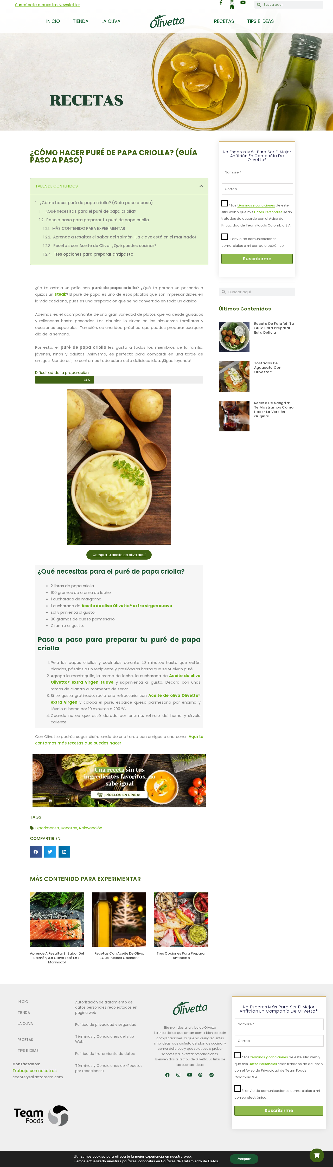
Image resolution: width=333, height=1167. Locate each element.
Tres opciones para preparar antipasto (93, 254)
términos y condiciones (256, 205)
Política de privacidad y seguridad (105, 1024)
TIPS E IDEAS (260, 21)
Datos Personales (268, 212)
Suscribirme (257, 258)
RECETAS (224, 21)
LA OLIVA (110, 21)
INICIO (53, 21)
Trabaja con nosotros (34, 1070)
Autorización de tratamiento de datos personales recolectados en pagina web (106, 1007)
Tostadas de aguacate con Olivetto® (267, 367)
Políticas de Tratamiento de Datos (189, 1161)
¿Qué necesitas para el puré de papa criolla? (91, 211)
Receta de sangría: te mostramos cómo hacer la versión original (274, 409)
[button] (201, 186)
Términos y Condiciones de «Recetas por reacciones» (108, 1068)
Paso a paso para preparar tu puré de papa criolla (97, 220)
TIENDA (80, 21)
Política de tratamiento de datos (105, 1053)
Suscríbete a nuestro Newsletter (47, 5)
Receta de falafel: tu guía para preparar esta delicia (274, 328)
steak (60, 294)
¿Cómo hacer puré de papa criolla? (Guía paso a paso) (96, 202)
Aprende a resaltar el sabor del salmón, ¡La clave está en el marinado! (124, 237)
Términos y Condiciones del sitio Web (104, 1039)
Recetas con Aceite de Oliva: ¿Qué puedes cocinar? (104, 245)
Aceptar (244, 1158)
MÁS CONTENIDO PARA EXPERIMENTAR (88, 228)
